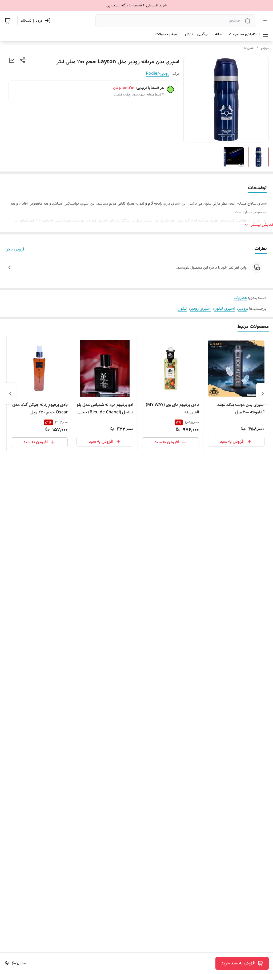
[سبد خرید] (7, 20)
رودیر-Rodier (157, 73)
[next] (10, 393)
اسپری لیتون (224, 308)
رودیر (242, 308)
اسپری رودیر (200, 308)
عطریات (248, 47)
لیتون (182, 308)
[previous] (262, 393)
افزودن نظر (16, 249)
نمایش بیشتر (262, 225)
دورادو (265, 47)
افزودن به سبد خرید (238, 963)
